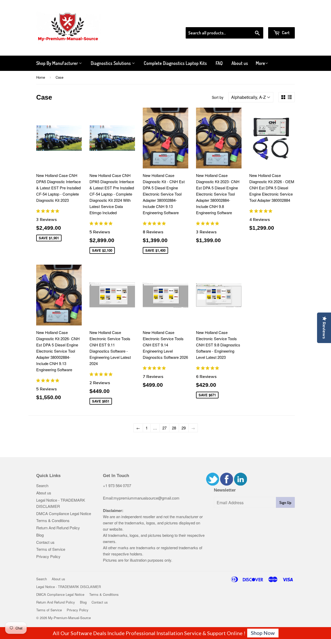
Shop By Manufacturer (57, 63)
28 (174, 427)
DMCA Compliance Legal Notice (63, 513)
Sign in (252, 20)
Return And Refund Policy (58, 527)
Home (40, 77)
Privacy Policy (48, 556)
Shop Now (263, 633)
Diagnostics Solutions (111, 63)
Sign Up (285, 502)
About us (239, 63)
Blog (40, 535)
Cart (285, 32)
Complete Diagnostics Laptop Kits (175, 63)
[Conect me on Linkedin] (240, 484)
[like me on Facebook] (226, 484)
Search (42, 485)
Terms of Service (50, 549)
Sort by (217, 97)
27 (164, 427)
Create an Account (280, 20)
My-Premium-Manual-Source (69, 617)
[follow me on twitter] (212, 484)
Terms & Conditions (53, 520)
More (260, 63)
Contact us (45, 542)
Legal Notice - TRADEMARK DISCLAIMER (68, 586)
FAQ (219, 63)
